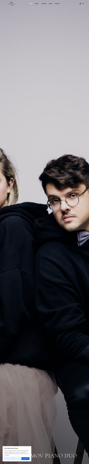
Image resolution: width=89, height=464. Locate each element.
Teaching (43, 3)
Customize (8, 458)
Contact (57, 3)
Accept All (25, 458)
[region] (17, 453)
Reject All (17, 458)
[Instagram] (83, 3)
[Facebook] (80, 3)
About (37, 3)
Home (30, 3)
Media (50, 3)
